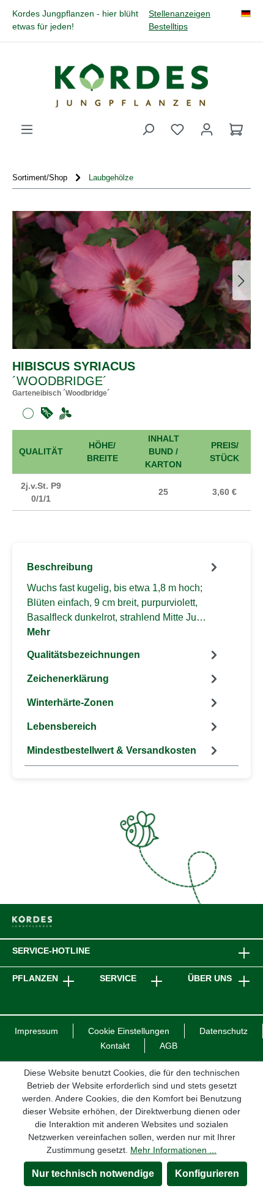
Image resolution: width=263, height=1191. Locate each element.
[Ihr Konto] (206, 129)
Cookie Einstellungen (128, 1031)
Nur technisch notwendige (93, 1173)
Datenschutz (223, 1031)
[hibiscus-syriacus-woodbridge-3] (131, 280)
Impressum (36, 1031)
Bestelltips (168, 26)
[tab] (123, 599)
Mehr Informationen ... (173, 1150)
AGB (168, 1046)
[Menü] (27, 129)
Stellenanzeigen (179, 13)
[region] (131, 280)
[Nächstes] (241, 280)
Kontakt (115, 1046)
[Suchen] (148, 129)
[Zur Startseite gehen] (131, 85)
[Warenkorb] (236, 129)
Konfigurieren (207, 1173)
